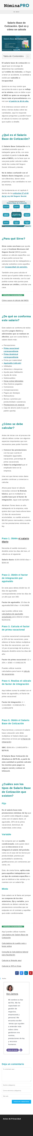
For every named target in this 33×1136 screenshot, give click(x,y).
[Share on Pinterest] (31, 974)
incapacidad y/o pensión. (16, 267)
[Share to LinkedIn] (26, 974)
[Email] (21, 1050)
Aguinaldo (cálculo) (12, 363)
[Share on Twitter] (21, 974)
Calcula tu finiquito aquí (12, 960)
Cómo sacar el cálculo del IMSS (15, 300)
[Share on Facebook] (17, 974)
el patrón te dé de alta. (19, 101)
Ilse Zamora (12, 994)
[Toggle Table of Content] (27, 56)
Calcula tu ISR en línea (11, 966)
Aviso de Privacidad (12, 1119)
